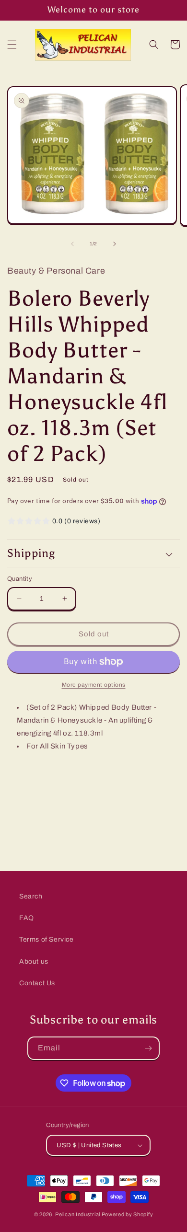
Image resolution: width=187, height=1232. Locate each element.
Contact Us (37, 983)
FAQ (26, 917)
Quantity (19, 579)
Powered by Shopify (127, 1214)
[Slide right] (114, 243)
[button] (12, 44)
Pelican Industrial (77, 1214)
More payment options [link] (94, 684)
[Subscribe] (148, 1048)
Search (31, 896)
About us (33, 961)
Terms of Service (46, 939)
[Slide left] (72, 243)
